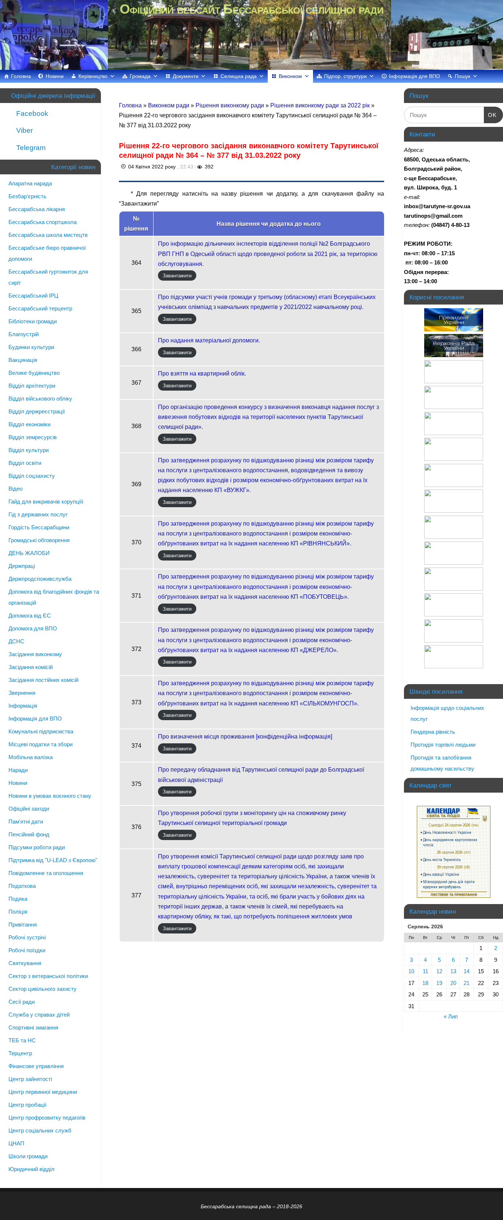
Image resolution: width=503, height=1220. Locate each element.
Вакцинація (22, 360)
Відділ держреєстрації (36, 411)
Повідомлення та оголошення (45, 873)
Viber (23, 130)
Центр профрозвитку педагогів (46, 1117)
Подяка (17, 899)
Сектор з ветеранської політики (48, 976)
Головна (21, 76)
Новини (55, 76)
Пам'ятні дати (25, 821)
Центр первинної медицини (42, 1092)
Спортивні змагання (33, 1027)
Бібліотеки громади (32, 321)
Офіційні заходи (28, 808)
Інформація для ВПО (414, 76)
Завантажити (177, 275)
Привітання (22, 924)
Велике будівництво (34, 373)
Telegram (30, 148)
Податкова (22, 886)
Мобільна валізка (30, 757)
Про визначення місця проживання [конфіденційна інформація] (245, 736)
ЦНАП (16, 1143)
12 (439, 971)
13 (453, 971)
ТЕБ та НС (22, 1040)
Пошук (462, 76)
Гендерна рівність (433, 732)
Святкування (24, 963)
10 (411, 971)
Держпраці (21, 566)
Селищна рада (239, 76)
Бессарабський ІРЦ (33, 295)
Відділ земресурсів (32, 437)
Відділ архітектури (31, 386)
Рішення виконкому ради (230, 105)
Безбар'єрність (27, 196)
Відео (15, 488)
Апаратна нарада (30, 183)
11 (425, 971)
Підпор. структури (345, 76)
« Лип (451, 1016)
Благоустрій (23, 334)
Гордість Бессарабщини (38, 527)
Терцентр (20, 1053)
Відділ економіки (29, 424)
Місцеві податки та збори (40, 744)
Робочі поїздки (26, 950)
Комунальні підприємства (40, 731)
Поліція (17, 911)
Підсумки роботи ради (36, 847)
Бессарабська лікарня (36, 209)
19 (439, 983)
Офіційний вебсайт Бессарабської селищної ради (251, 9)
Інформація (22, 706)
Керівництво (93, 76)
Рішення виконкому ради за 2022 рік (320, 105)
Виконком (290, 76)
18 (425, 983)
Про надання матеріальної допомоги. (209, 340)
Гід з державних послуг (37, 514)
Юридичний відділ (31, 1169)
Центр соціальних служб (39, 1130)
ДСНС (16, 641)
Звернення (21, 693)
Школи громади (28, 1156)
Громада (140, 76)
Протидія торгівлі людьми (443, 744)
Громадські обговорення (39, 540)
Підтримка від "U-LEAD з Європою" (52, 860)
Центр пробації (27, 1105)
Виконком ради (169, 105)
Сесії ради (21, 1002)
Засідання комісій (30, 667)
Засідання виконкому (35, 654)
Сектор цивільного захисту (42, 989)
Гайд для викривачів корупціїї (45, 501)
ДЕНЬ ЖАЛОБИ (29, 553)
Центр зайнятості (30, 1079)
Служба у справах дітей (39, 1014)
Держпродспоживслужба (39, 579)
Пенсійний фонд (28, 834)
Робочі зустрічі (27, 937)
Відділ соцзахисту (31, 476)
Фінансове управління (36, 1066)
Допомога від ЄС (29, 615)
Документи (185, 76)
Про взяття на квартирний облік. (202, 373)
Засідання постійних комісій (43, 680)
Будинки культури (31, 347)
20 (453, 983)
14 (466, 971)
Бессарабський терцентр (40, 308)
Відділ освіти (24, 463)
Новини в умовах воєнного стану (49, 796)
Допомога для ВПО (32, 628)
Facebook (31, 113)
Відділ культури (28, 450)
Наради (18, 770)
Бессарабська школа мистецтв (48, 235)
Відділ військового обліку (40, 398)
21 (466, 983)
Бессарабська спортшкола (42, 222)
